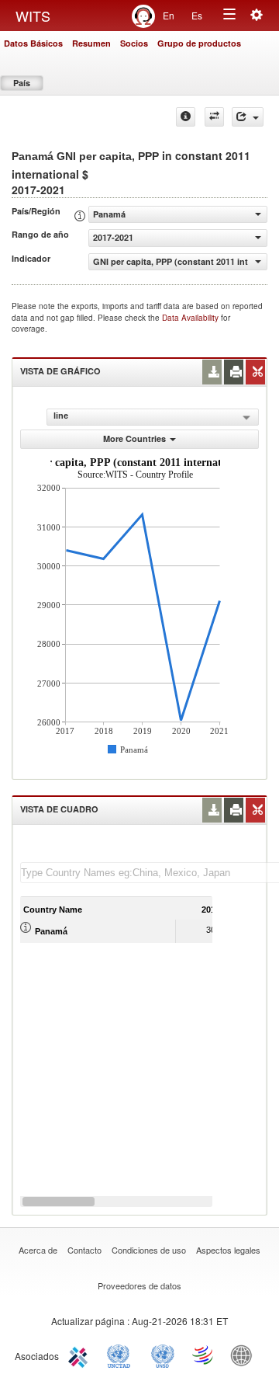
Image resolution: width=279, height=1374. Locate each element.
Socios (134, 43)
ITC (80, 1354)
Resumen (91, 43)
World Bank (244, 1354)
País (21, 83)
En (168, 15)
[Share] (248, 117)
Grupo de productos (199, 43)
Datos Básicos (33, 43)
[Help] (185, 117)
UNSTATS (162, 1354)
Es (196, 15)
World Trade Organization (203, 1354)
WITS (33, 15)
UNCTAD (121, 1354)
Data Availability (191, 317)
